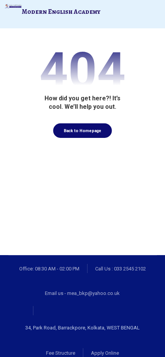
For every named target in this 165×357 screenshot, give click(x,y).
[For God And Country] (13, 6)
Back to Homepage (83, 130)
